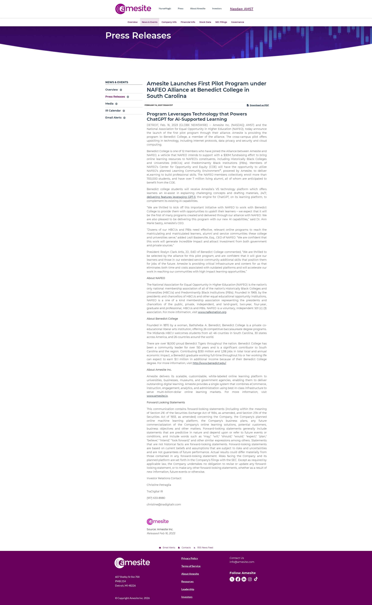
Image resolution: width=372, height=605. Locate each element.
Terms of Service (191, 566)
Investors (217, 8)
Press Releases (115, 96)
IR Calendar (113, 110)
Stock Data (205, 22)
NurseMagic (165, 8)
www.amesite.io (157, 396)
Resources (187, 581)
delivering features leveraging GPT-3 (171, 197)
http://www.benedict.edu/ (209, 363)
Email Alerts (113, 117)
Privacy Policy (189, 558)
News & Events (149, 22)
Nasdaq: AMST (241, 9)
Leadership (187, 589)
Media (109, 103)
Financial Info (188, 22)
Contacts (186, 547)
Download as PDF (259, 105)
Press (180, 8)
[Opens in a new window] (233, 578)
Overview (133, 22)
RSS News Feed (205, 547)
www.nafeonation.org (212, 312)
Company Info (169, 22)
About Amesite (197, 8)
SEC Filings (221, 22)
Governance (237, 22)
